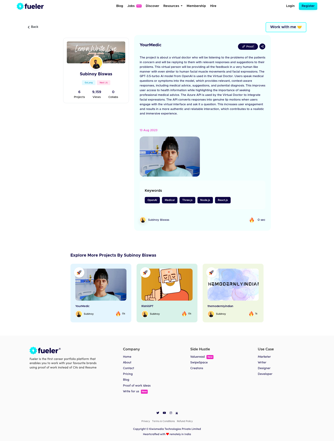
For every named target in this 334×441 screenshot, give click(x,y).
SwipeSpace (199, 362)
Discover (152, 6)
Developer (265, 374)
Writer (262, 362)
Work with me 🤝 (286, 27)
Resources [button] (171, 6)
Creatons (196, 368)
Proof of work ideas (137, 385)
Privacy (145, 421)
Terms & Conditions (163, 421)
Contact (128, 368)
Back (34, 27)
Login (290, 6)
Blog (119, 6)
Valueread (201, 356)
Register (308, 6)
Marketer (264, 356)
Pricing (128, 374)
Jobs (134, 6)
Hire (213, 6)
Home (127, 356)
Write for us (135, 391)
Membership (196, 6)
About (127, 362)
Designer (264, 368)
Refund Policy (185, 421)
